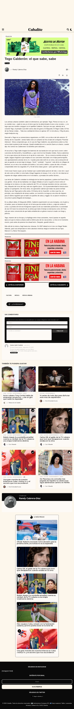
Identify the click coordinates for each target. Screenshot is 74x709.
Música (17, 295)
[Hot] (69, 452)
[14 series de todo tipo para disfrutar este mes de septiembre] (55, 379)
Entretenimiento (17, 393)
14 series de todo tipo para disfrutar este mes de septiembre (55, 396)
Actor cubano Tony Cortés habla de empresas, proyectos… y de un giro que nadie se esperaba (18, 397)
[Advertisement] (37, 13)
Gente (25, 393)
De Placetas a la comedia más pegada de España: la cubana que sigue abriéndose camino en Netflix (55, 481)
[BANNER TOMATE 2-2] (37, 247)
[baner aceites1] (37, 46)
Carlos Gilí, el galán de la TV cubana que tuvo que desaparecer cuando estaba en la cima (55, 439)
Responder (14, 352)
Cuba (4, 393)
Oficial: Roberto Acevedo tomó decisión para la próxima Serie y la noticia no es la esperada (36, 543)
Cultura (9, 295)
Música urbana (27, 295)
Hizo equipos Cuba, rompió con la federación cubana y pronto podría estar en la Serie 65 (35, 625)
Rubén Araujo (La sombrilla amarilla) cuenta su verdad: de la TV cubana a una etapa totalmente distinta (18, 439)
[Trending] (32, 368)
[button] (3, 29)
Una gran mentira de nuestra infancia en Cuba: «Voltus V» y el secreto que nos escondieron (16, 481)
